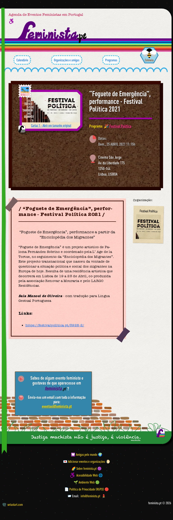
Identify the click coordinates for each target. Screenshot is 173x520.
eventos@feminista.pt (57, 406)
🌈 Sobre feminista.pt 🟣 (86, 468)
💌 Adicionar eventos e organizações (84, 461)
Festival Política (120, 126)
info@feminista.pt (90, 496)
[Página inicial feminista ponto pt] (52, 32)
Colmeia (149, 60)
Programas (111, 60)
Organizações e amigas (66, 60)
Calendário (22, 60)
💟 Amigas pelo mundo (84, 454)
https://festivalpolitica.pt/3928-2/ (54, 325)
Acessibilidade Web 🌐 (89, 475)
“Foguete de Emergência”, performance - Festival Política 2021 (120, 101)
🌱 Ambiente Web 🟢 (87, 482)
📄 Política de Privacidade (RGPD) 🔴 (86, 489)
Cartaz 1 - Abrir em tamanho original (51, 125)
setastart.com (15, 504)
